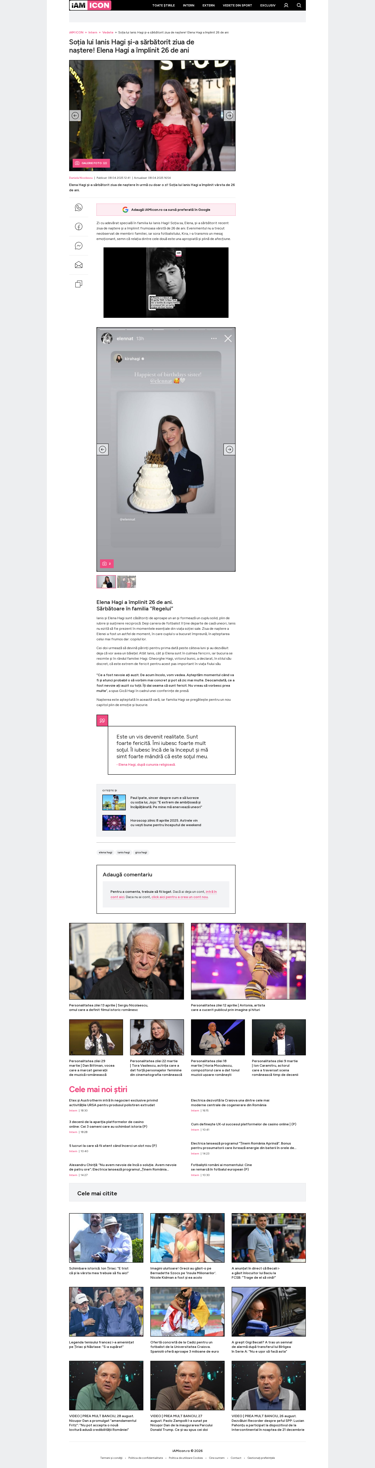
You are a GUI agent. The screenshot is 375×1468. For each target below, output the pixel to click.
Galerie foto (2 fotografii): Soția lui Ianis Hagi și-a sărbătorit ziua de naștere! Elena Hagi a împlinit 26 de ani (152, 115)
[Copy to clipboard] (78, 284)
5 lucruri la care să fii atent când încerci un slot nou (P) (126, 1148)
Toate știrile (163, 5)
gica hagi (141, 852)
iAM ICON (76, 32)
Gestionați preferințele (261, 1458)
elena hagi (105, 852)
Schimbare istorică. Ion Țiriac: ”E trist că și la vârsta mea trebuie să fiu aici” (106, 1246)
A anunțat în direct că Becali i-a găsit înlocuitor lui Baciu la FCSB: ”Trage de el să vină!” (269, 1246)
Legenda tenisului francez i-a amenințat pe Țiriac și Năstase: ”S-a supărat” (106, 1320)
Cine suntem (217, 1458)
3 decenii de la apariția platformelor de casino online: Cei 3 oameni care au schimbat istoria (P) (126, 1127)
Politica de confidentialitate (146, 1458)
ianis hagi (124, 852)
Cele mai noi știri (98, 1089)
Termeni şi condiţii (111, 1458)
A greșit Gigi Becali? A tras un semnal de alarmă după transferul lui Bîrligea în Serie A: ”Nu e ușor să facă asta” (269, 1320)
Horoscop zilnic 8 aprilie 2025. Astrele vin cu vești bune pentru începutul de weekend (166, 823)
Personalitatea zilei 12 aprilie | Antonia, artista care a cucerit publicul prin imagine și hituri (248, 967)
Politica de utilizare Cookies (186, 1458)
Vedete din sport (237, 5)
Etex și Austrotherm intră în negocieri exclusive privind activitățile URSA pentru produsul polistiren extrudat (126, 1105)
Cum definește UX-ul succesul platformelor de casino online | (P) (248, 1127)
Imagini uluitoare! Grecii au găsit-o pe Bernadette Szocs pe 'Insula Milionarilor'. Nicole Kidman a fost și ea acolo (187, 1246)
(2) (94, 163)
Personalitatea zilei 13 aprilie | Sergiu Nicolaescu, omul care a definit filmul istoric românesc (126, 967)
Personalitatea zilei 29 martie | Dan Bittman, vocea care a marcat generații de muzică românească (96, 1048)
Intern (188, 5)
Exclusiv (268, 5)
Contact (236, 1458)
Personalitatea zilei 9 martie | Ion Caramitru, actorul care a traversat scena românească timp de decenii (279, 1048)
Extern (209, 5)
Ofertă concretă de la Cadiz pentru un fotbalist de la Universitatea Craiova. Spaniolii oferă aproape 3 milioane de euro (187, 1320)
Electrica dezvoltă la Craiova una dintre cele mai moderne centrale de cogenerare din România (248, 1105)
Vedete (107, 32)
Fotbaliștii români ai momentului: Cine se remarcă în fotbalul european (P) (248, 1170)
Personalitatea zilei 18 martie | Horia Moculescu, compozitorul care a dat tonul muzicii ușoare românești (218, 1048)
